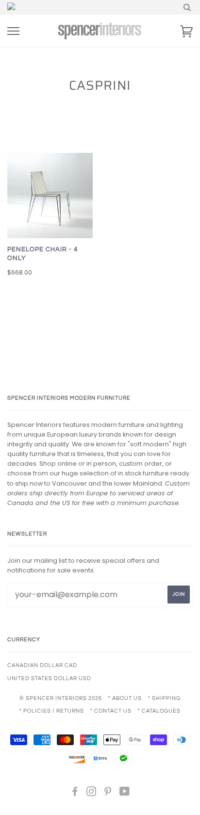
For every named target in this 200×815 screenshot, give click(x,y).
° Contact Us (111, 711)
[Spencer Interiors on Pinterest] (108, 793)
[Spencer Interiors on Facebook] (75, 793)
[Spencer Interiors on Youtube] (124, 793)
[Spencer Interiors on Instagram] (91, 793)
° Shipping (164, 698)
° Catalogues (159, 711)
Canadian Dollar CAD (42, 665)
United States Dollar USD (49, 678)
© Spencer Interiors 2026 (60, 698)
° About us (125, 698)
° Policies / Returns (51, 711)
